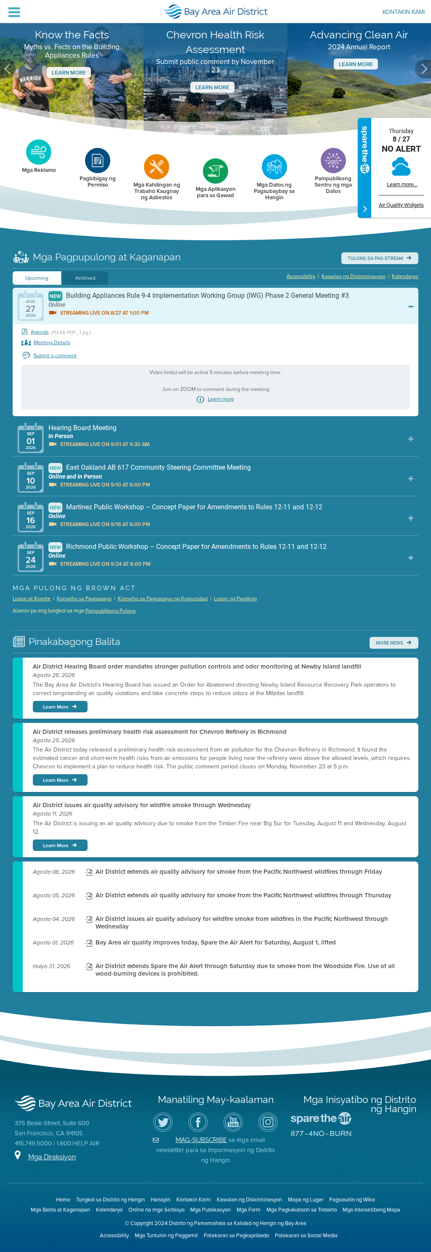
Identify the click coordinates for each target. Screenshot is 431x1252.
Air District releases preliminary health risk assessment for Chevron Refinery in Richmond (160, 732)
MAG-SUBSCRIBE (201, 1139)
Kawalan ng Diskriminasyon (354, 276)
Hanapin (160, 1200)
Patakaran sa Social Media (306, 1235)
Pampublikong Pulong (110, 611)
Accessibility (301, 276)
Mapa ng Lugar (305, 1200)
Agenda (40, 332)
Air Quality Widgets (401, 205)
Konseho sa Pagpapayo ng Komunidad (163, 598)
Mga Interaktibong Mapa (371, 1210)
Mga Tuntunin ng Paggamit (166, 1235)
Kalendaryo (405, 276)
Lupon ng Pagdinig (235, 598)
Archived (85, 278)
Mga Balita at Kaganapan (60, 1210)
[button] (8, 69)
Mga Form (249, 1210)
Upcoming (36, 278)
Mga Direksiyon (52, 1157)
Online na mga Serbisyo (156, 1210)
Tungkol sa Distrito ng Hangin (110, 1200)
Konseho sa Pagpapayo (84, 598)
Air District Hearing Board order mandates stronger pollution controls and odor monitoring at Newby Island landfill (197, 666)
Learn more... (402, 184)
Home (63, 1200)
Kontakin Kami (404, 12)
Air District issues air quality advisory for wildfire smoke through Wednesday (142, 805)
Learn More (69, 73)
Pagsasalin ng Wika (352, 1200)
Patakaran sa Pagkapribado (236, 1235)
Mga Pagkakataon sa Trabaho (301, 1210)
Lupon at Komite (32, 598)
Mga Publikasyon (210, 1210)
